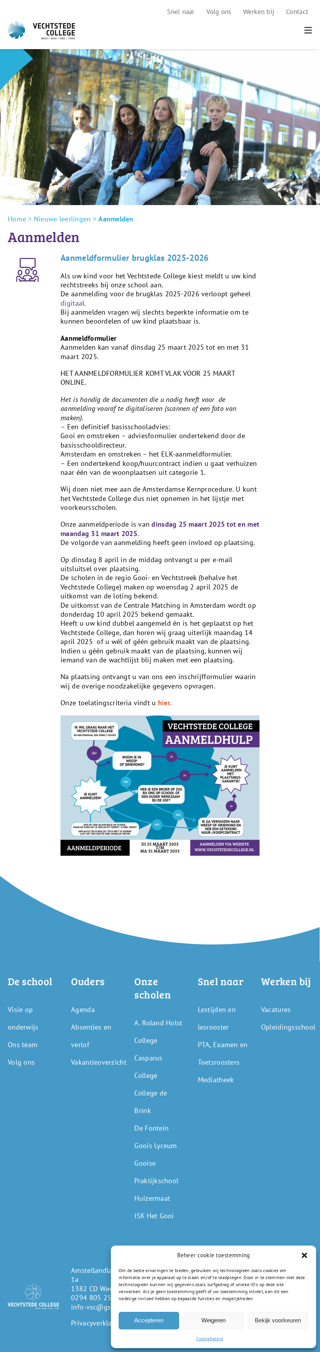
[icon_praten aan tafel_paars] (27, 255)
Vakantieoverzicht (98, 1062)
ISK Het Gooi (154, 1215)
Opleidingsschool (288, 1027)
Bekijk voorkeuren (278, 1320)
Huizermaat (152, 1198)
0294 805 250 (93, 1297)
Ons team (22, 1044)
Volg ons (21, 1062)
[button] (304, 1255)
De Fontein (151, 1128)
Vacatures (276, 1009)
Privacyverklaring (97, 1322)
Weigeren (213, 1320)
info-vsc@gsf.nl (96, 1306)
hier (164, 702)
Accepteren (149, 1320)
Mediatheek (216, 1079)
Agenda (83, 1009)
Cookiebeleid (209, 1338)
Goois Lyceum (155, 1145)
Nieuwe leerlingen (62, 218)
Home (17, 218)
